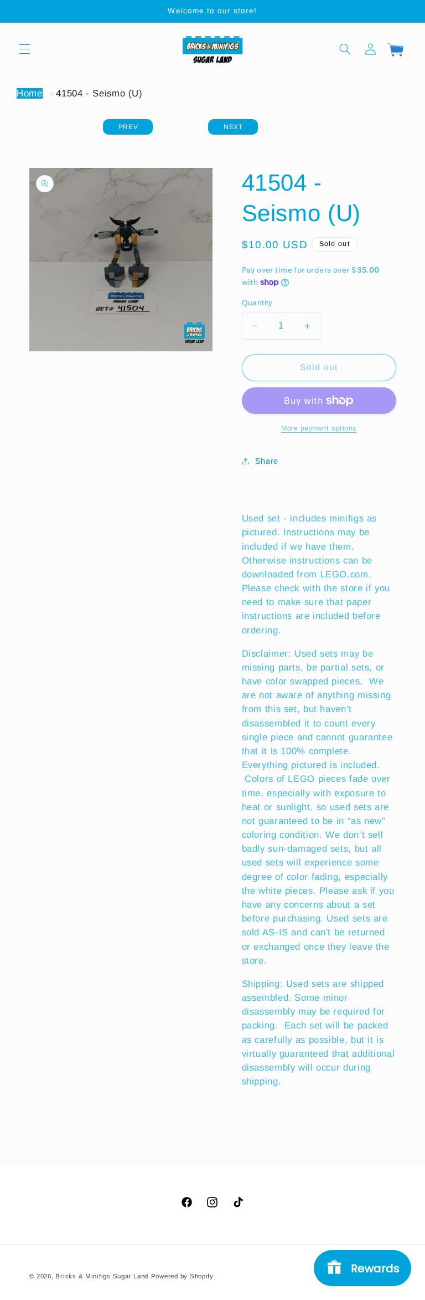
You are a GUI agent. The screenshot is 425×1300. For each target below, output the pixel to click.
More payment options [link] (318, 428)
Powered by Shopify (182, 1276)
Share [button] (266, 461)
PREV (128, 127)
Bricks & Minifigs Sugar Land (101, 1276)
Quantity (257, 303)
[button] (24, 49)
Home (30, 93)
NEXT (233, 127)
